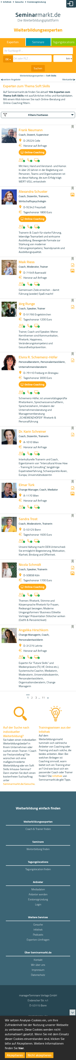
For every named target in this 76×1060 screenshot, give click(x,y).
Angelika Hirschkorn (33, 630)
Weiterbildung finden (38, 849)
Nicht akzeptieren (39, 1055)
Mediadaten (38, 889)
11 (43, 697)
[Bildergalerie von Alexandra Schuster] (72, 195)
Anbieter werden (38, 894)
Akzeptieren (15, 1055)
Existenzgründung (36, 2)
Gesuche (19, 2)
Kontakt (38, 959)
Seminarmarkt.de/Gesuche (18, 783)
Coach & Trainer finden (38, 828)
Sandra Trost (28, 519)
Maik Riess (26, 262)
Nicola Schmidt (30, 564)
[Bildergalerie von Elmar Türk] (72, 494)
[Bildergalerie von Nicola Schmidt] (72, 573)
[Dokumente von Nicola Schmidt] (72, 568)
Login (38, 904)
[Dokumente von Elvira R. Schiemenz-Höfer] (72, 360)
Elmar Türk (26, 485)
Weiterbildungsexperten (32, 75)
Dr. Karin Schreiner (32, 431)
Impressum (38, 969)
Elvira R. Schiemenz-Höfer (38, 357)
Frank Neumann (31, 130)
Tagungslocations (63, 42)
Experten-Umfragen (38, 939)
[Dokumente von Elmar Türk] (72, 488)
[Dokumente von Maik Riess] (72, 265)
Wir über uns (38, 964)
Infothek (7, 2)
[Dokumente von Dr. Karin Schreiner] (72, 435)
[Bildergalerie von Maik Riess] (72, 271)
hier (21, 1048)
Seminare (38, 42)
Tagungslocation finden (38, 869)
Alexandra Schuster (33, 191)
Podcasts (38, 934)
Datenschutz (38, 974)
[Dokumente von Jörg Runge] (72, 307)
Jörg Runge (27, 304)
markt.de (38, 17)
